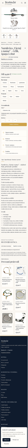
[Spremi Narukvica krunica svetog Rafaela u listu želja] (10, 268)
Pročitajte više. (11, 436)
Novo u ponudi (5, 362)
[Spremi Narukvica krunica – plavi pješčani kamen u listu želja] (23, 315)
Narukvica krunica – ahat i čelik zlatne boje (7, 305)
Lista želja (3, 419)
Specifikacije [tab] (7, 159)
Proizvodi (10, 42)
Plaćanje (3, 377)
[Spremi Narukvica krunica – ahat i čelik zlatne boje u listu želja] (10, 291)
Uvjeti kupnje (4, 405)
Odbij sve (6, 439)
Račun (2, 417)
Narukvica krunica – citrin (20, 304)
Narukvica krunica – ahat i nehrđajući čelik (20, 281)
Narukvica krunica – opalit (7, 327)
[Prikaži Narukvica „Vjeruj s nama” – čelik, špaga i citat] (4, 36)
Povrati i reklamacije (6, 380)
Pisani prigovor (5, 414)
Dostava (3, 375)
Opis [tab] (2, 159)
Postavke (6, 443)
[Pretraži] (21, 2)
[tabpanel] (14, 198)
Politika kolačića (5, 410)
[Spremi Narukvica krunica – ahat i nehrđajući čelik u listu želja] (23, 268)
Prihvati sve (16, 439)
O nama (3, 392)
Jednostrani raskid (5, 412)
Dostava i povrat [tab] (16, 159)
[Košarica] (25, 2)
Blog (2, 395)
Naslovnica (3, 42)
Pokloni (3, 367)
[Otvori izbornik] (2, 2)
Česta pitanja (4, 382)
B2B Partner (4, 397)
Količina (3, 118)
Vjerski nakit (17, 42)
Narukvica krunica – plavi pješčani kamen (20, 328)
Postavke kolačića (5, 352)
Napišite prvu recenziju (7, 59)
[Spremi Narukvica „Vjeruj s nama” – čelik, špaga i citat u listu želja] (25, 48)
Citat (3, 107)
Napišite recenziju (17, 246)
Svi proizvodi (4, 360)
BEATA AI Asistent (5, 385)
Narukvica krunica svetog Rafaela (7, 280)
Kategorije (3, 365)
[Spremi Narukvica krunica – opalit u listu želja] (10, 315)
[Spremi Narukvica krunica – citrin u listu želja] (23, 291)
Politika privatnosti (5, 407)
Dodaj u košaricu (14, 124)
